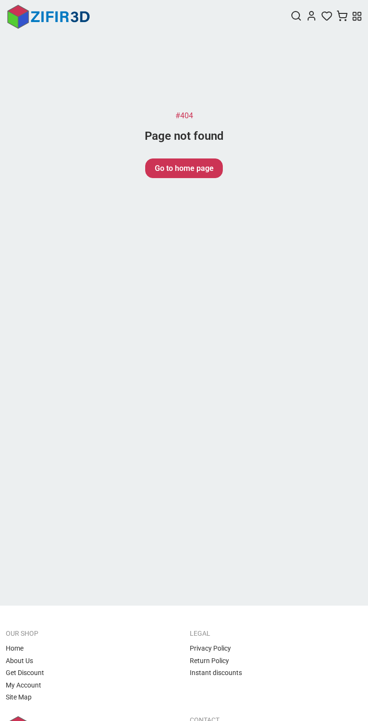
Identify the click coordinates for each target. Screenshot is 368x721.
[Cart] (342, 17)
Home (14, 648)
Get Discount (25, 672)
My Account (23, 685)
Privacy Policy (210, 648)
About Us (19, 661)
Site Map (19, 697)
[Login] (311, 17)
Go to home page (184, 168)
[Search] (296, 17)
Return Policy (209, 661)
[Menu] (357, 17)
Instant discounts (216, 672)
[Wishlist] (327, 17)
